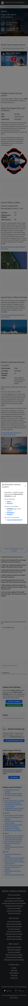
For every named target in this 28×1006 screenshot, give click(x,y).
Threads (9, 514)
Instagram (10, 512)
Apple (9, 501)
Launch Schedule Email (14, 520)
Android (9, 503)
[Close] (25, 486)
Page (15, 509)
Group (9, 511)
